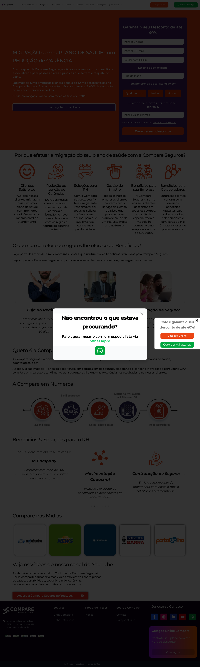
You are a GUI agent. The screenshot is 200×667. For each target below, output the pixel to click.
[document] (100, 333)
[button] (196, 320)
